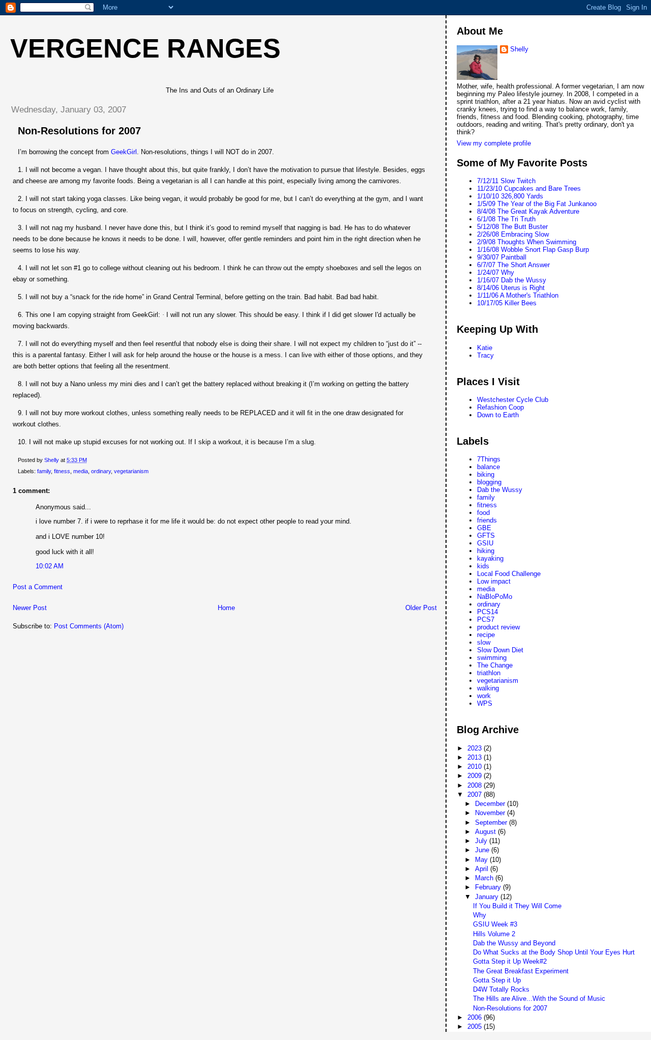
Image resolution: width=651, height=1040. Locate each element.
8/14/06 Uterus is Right (511, 288)
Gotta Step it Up (497, 980)
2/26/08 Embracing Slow (513, 234)
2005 (475, 1026)
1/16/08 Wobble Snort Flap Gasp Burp (533, 249)
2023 (475, 748)
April (482, 869)
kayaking (490, 558)
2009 (475, 775)
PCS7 (485, 619)
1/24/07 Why (495, 272)
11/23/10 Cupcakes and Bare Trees (529, 188)
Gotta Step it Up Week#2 (510, 961)
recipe (486, 635)
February (489, 887)
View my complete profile (494, 143)
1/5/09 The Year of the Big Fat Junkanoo (537, 204)
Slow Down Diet (500, 650)
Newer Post (30, 608)
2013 (475, 757)
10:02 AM (50, 566)
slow (483, 642)
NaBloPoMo (494, 596)
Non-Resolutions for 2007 (510, 1008)
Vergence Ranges (145, 48)
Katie (484, 348)
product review (498, 627)
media (80, 471)
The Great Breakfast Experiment (521, 971)
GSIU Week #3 (495, 924)
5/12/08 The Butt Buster (512, 226)
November (491, 813)
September (492, 822)
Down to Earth (498, 415)
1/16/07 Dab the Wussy (511, 280)
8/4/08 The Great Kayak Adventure (528, 211)
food (483, 512)
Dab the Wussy (499, 490)
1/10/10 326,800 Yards (510, 196)
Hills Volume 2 (494, 934)
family (44, 471)
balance (488, 467)
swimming (492, 657)
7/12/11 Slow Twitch (506, 181)
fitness (62, 471)
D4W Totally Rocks (501, 989)
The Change (495, 665)
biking (485, 474)
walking (488, 688)
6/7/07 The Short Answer (513, 265)
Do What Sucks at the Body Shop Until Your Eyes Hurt (554, 952)
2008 (475, 785)
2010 (475, 766)
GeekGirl (124, 152)
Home (226, 608)
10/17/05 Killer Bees (507, 303)
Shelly (519, 49)
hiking (485, 551)
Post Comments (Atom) (89, 626)
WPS (484, 703)
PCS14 (487, 612)
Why (479, 915)
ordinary (101, 471)
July (482, 841)
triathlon (488, 673)
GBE (484, 528)
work (484, 696)
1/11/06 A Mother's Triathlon (517, 295)
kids (483, 566)
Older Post (421, 608)
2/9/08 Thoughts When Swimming (526, 242)
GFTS (486, 535)
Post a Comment (38, 587)
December (491, 803)
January (487, 897)
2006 (475, 1017)
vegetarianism (131, 471)
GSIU (485, 543)
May (482, 859)
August (486, 831)
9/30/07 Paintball (501, 257)
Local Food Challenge (509, 573)
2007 (475, 794)
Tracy (485, 355)
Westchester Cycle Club (512, 399)
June (483, 850)
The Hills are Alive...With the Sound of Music (539, 998)
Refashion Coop (500, 407)
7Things (488, 459)
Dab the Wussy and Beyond (514, 943)
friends (487, 520)
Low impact (494, 581)
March (485, 878)
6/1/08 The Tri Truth (506, 219)
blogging (489, 482)
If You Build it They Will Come (517, 906)
